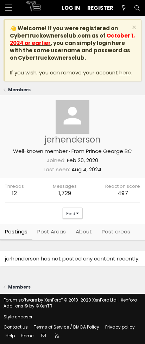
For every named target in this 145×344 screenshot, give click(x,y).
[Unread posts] (123, 7)
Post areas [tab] (116, 231)
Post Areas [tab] (51, 231)
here (125, 72)
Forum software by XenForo (61, 300)
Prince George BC (109, 151)
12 (14, 193)
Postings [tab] (16, 231)
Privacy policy (120, 327)
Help (10, 336)
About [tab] (84, 231)
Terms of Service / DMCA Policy (66, 327)
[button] (8, 8)
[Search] (137, 7)
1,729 (64, 193)
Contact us (16, 327)
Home (27, 336)
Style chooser (18, 317)
